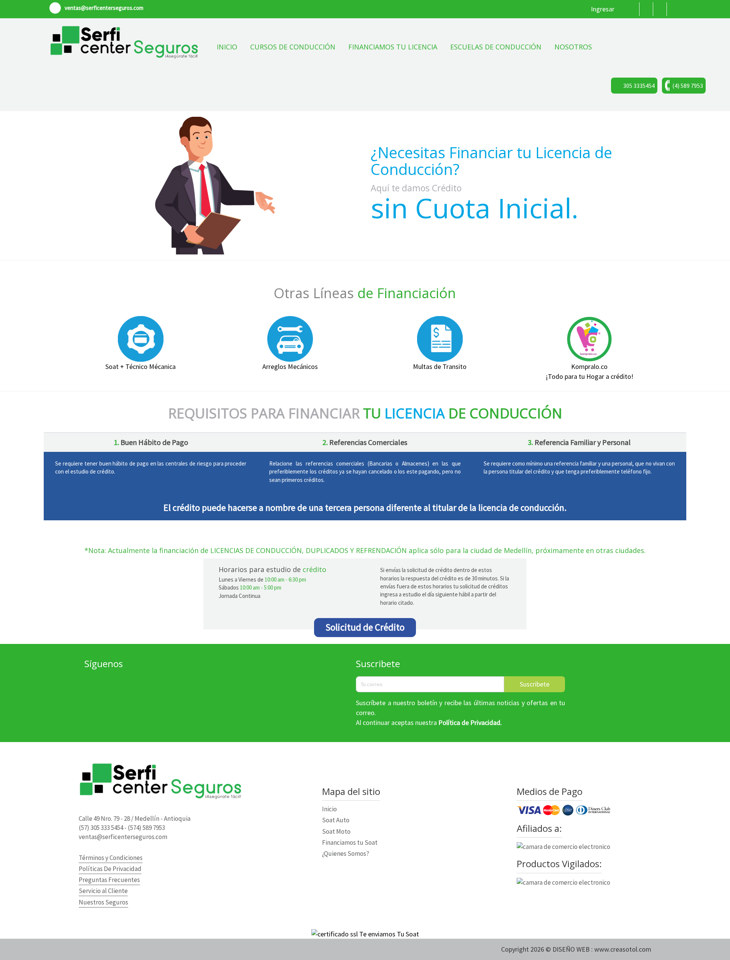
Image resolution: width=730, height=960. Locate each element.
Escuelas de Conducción (495, 46)
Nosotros (573, 46)
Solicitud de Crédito (365, 627)
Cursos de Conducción (292, 46)
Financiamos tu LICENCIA (392, 46)
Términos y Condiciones (111, 858)
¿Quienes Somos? (345, 853)
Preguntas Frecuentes (109, 880)
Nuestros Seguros (103, 902)
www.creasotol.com (622, 949)
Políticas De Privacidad (110, 869)
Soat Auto (335, 820)
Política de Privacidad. (470, 722)
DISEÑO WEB (571, 949)
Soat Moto (336, 831)
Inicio (227, 46)
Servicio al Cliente (103, 891)
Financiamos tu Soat (350, 842)
